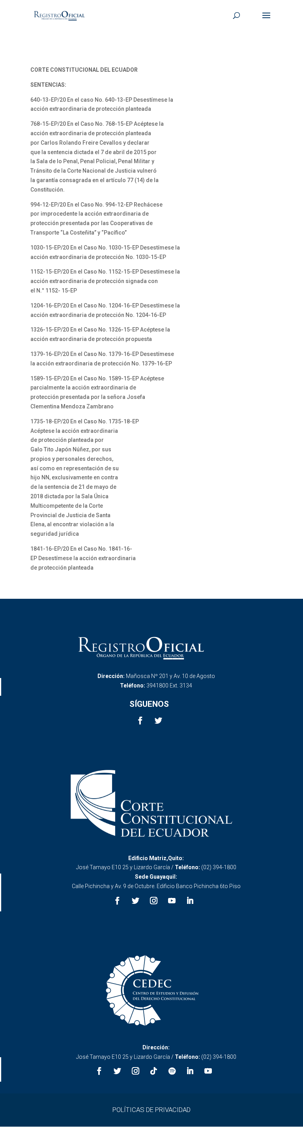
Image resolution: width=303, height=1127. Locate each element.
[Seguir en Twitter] (158, 720)
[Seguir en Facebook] (140, 720)
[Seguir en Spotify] (172, 1071)
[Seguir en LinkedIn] (190, 900)
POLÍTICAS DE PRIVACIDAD (151, 1110)
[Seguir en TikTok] (153, 1071)
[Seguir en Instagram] (153, 900)
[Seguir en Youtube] (172, 900)
